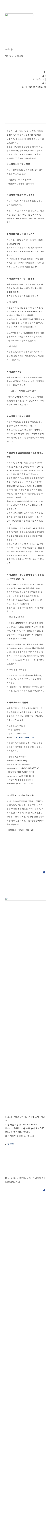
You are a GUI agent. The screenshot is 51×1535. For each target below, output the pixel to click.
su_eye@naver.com (25, 737)
